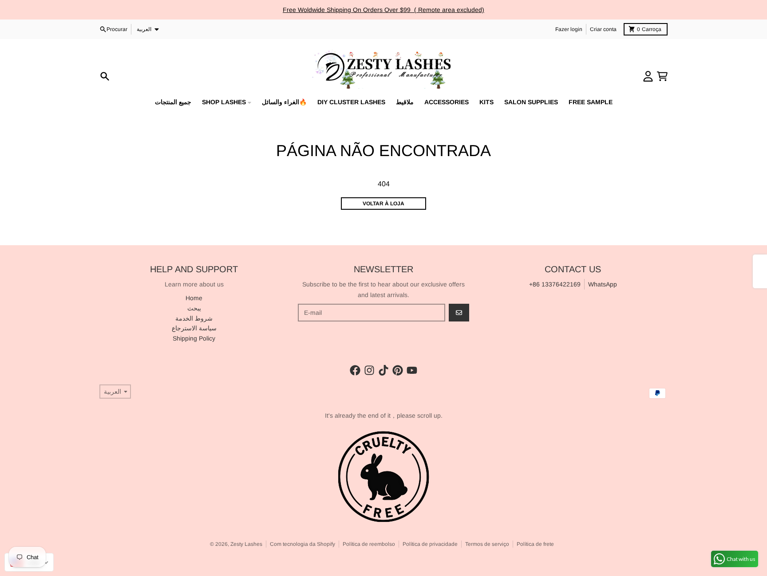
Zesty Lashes (246, 544)
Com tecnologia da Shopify (302, 544)
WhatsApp (602, 284)
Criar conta (603, 29)
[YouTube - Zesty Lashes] (412, 370)
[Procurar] (104, 76)
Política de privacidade (430, 544)
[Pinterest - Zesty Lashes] (397, 370)
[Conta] (648, 76)
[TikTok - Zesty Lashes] (383, 370)
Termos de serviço (487, 544)
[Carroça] (662, 76)
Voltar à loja (383, 203)
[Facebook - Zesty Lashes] (355, 370)
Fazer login (568, 29)
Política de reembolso (369, 544)
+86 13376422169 (555, 284)
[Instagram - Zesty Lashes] (369, 370)
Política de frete (535, 544)
